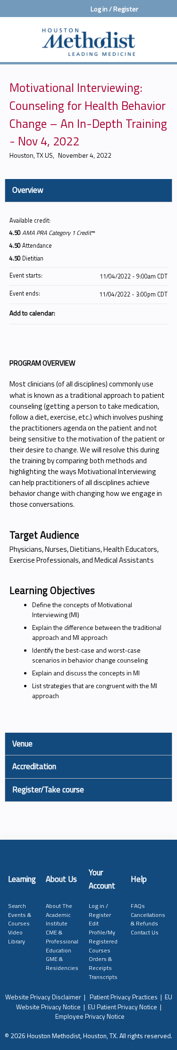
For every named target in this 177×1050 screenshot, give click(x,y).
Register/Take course (48, 789)
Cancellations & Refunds (148, 919)
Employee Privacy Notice (90, 1016)
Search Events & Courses (19, 914)
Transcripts (103, 976)
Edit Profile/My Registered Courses (103, 936)
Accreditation (34, 766)
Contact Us (145, 932)
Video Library (16, 937)
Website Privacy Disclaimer (43, 997)
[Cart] (149, 14)
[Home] (88, 37)
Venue (22, 743)
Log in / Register (114, 9)
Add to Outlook (160, 312)
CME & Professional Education (62, 941)
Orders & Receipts (100, 963)
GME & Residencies (62, 963)
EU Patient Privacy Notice (122, 1007)
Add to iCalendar (147, 312)
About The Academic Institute (59, 914)
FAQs (138, 905)
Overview (27, 190)
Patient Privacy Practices (124, 997)
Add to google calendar (123, 312)
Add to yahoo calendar (135, 312)
